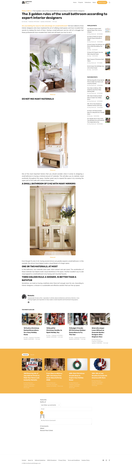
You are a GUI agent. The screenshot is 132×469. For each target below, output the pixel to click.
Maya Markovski (97, 339)
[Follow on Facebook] (103, 460)
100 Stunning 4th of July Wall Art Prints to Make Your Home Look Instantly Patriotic (95, 81)
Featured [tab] (25, 354)
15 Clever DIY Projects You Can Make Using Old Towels (95, 53)
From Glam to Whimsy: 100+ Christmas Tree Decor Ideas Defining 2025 (94, 89)
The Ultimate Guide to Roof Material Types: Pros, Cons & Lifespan (94, 30)
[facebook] (28, 302)
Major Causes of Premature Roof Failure (95, 60)
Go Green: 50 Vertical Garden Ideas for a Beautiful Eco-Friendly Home (95, 112)
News (29, 11)
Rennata (25, 21)
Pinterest (52, 94)
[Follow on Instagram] (106, 460)
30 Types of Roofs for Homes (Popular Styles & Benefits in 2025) (94, 38)
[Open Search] (109, 2)
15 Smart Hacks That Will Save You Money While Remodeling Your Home (96, 46)
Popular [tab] (32, 354)
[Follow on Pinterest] (109, 460)
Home (24, 11)
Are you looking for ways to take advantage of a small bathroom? (45, 26)
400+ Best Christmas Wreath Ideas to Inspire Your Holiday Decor (94, 97)
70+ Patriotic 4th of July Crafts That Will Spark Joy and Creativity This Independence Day (95, 120)
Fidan (26, 337)
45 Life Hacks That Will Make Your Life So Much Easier (95, 67)
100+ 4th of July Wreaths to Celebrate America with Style (94, 104)
